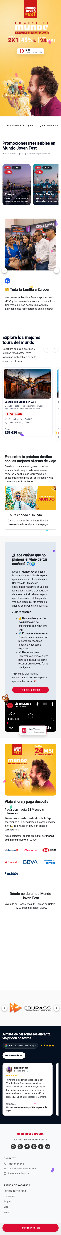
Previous (4, 270)
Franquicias (9, 1196)
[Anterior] (46, 349)
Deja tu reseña (14, 1055)
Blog (6, 1207)
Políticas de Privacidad (15, 1191)
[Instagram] (13, 1146)
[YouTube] (47, 1146)
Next (56, 270)
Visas (6, 1212)
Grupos (7, 1201)
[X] (20, 1146)
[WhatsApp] (34, 1146)
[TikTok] (40, 1146)
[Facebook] (27, 1146)
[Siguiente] (55, 349)
